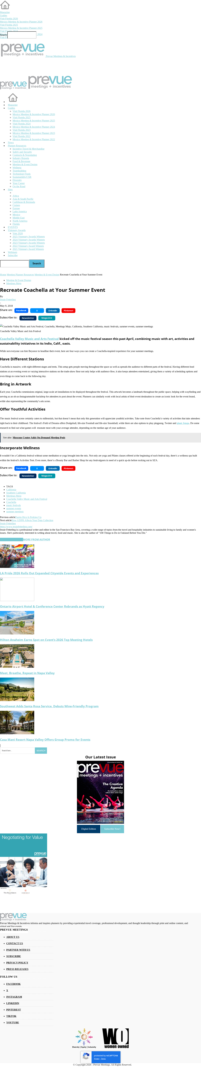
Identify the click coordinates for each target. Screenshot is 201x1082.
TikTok (11, 1016)
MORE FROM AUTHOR (36, 539)
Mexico (16, 214)
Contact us (14, 943)
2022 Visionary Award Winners (28, 246)
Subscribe (13, 255)
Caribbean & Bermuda (24, 202)
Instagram (14, 997)
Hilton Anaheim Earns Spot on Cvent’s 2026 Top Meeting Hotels (46, 640)
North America (20, 221)
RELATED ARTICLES (11, 539)
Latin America (20, 211)
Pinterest (13, 1009)
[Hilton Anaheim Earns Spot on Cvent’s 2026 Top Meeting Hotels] (17, 633)
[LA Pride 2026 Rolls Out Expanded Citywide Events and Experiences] (17, 567)
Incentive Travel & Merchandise (28, 148)
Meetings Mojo (13, 283)
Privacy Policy (17, 962)
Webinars (12, 252)
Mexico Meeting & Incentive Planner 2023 (34, 133)
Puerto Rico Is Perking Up (28, 517)
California (11, 489)
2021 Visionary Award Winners (28, 249)
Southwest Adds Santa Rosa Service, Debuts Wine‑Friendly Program (49, 706)
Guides (3, 15)
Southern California (16, 492)
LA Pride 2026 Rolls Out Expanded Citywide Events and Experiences (49, 573)
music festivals (13, 505)
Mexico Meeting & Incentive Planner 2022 (34, 139)
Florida (16, 224)
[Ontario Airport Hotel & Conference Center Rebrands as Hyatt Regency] (17, 600)
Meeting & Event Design (18, 280)
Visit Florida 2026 (9, 18)
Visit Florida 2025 (9, 25)
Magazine (5, 12)
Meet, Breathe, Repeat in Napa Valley (27, 673)
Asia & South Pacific (23, 199)
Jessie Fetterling (8, 299)
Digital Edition (88, 829)
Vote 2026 (18, 233)
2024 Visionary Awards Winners (29, 239)
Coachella (11, 502)
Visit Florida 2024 (9, 31)
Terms (103, 1059)
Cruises (16, 205)
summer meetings (15, 511)
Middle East (18, 217)
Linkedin (12, 1003)
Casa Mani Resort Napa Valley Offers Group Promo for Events (45, 739)
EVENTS (13, 227)
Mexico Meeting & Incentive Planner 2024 (34, 127)
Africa (16, 195)
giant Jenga (183, 423)
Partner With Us (18, 949)
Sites (10, 189)
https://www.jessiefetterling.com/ (16, 526)
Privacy (96, 1059)
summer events (13, 508)
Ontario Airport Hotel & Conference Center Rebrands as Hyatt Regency (52, 606)
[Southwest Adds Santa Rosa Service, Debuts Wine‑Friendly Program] (17, 700)
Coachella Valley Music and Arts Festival (29, 339)
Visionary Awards (17, 230)
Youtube (12, 1022)
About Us (12, 937)
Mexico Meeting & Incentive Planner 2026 (21, 21)
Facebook (13, 984)
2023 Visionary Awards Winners (29, 242)
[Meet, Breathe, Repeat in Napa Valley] (17, 666)
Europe (16, 208)
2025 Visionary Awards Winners (29, 236)
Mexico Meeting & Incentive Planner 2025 (21, 28)
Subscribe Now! (112, 829)
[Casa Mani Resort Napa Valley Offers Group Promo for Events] (17, 733)
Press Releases (17, 969)
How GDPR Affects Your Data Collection (32, 520)
